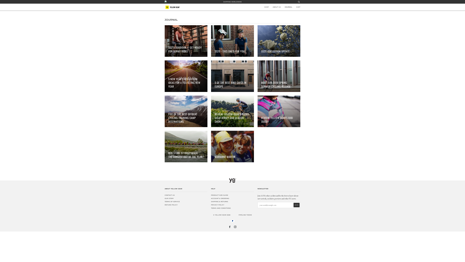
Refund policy (171, 205)
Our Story (169, 198)
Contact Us (170, 195)
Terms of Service (172, 201)
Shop (266, 7)
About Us (277, 7)
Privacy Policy (217, 205)
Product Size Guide (219, 195)
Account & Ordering (220, 198)
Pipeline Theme (245, 215)
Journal (288, 7)
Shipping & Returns (219, 201)
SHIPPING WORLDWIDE (232, 2)
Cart (298, 7)
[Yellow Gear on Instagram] (235, 227)
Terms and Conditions (221, 208)
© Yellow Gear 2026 (221, 215)
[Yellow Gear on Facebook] (230, 227)
